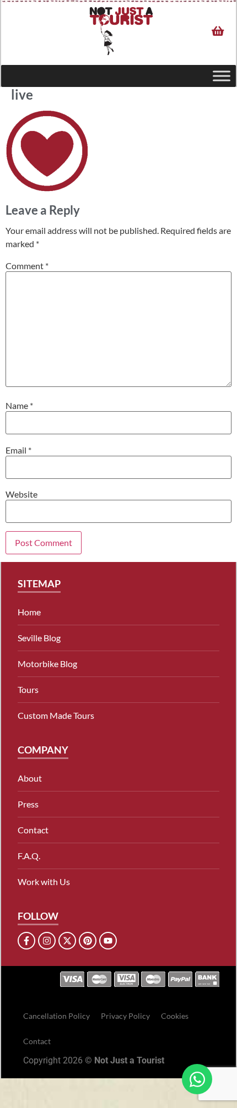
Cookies (174, 1015)
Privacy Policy (125, 1015)
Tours (28, 689)
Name (19, 405)
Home (29, 612)
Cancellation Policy (56, 1015)
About (30, 778)
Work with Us (44, 881)
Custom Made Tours (56, 715)
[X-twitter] (67, 940)
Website (21, 494)
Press (28, 804)
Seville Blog (39, 637)
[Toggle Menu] (221, 75)
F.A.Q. (29, 855)
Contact (33, 830)
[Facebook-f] (26, 940)
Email (18, 450)
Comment (27, 265)
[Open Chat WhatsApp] (197, 1079)
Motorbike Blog (47, 663)
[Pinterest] (87, 940)
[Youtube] (108, 940)
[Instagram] (47, 940)
